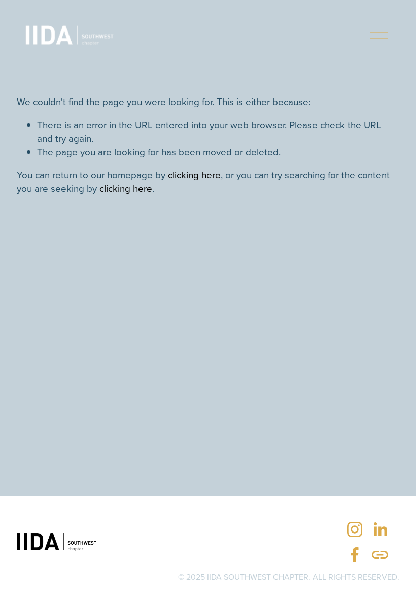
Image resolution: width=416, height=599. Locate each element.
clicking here (194, 174)
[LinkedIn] (380, 529)
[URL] (380, 555)
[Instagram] (354, 529)
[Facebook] (354, 555)
